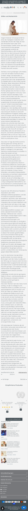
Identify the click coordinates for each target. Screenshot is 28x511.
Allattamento (23, 372)
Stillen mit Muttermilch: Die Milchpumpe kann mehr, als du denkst (13, 425)
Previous (2, 401)
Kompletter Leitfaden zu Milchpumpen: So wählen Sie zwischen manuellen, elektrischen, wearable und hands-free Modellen (13, 444)
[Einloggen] (20, 7)
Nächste (23, 379)
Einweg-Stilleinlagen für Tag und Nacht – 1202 (7, 404)
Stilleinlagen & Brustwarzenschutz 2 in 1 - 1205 (20, 404)
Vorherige (5, 379)
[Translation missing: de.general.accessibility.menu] (1, 7)
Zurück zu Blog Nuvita (15, 419)
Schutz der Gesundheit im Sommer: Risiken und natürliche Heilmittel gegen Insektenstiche (13, 460)
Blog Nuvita (9, 12)
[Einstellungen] (26, 7)
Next (26, 401)
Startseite (3, 12)
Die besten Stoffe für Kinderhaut (12, 452)
